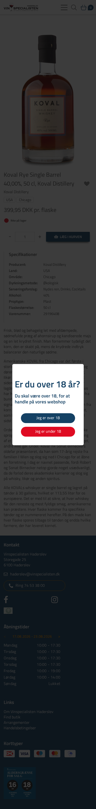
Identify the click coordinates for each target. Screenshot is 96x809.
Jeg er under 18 (48, 431)
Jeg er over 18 (48, 418)
